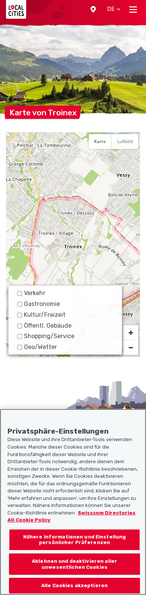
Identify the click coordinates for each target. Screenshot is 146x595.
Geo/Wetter (40, 346)
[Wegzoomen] (130, 347)
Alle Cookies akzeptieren (74, 585)
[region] (73, 244)
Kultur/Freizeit (45, 314)
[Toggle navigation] (133, 9)
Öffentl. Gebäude (48, 325)
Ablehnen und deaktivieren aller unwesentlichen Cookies (74, 564)
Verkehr (34, 293)
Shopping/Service (49, 336)
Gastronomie (42, 303)
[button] (93, 9)
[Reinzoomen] (130, 332)
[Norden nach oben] (130, 159)
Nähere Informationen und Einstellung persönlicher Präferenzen (74, 540)
